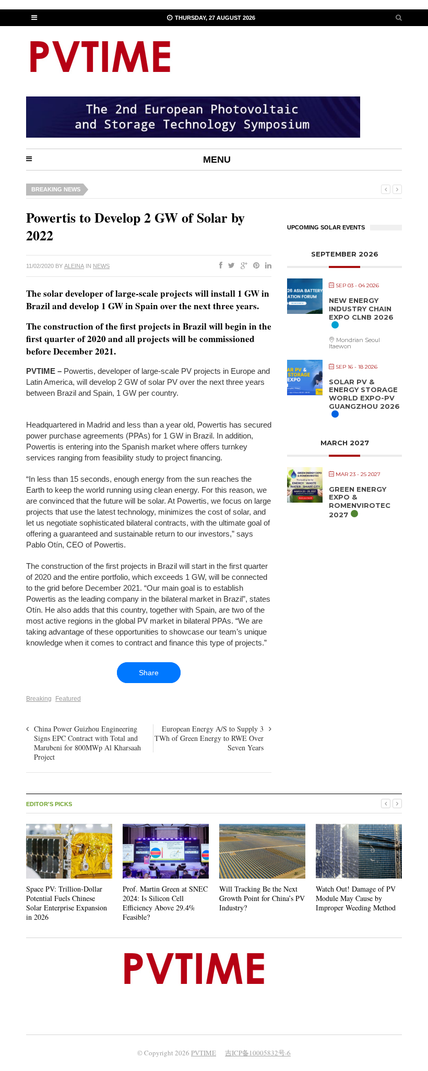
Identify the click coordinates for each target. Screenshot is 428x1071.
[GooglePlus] (241, 266)
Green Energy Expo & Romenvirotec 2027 (359, 502)
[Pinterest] (254, 266)
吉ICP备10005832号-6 (258, 1052)
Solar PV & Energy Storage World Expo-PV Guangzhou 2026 (364, 394)
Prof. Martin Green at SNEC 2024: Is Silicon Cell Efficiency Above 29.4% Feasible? (165, 903)
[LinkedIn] (266, 266)
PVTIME (203, 1052)
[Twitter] (229, 266)
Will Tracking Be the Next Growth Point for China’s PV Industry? (262, 898)
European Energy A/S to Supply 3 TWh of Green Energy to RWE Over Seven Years (209, 738)
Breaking (39, 698)
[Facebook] (218, 266)
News (101, 266)
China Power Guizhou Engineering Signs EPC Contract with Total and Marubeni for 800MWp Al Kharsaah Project (87, 743)
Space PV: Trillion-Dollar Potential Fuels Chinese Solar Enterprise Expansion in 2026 (66, 903)
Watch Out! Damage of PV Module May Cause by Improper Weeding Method (356, 898)
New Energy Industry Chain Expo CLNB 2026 (361, 308)
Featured (68, 698)
